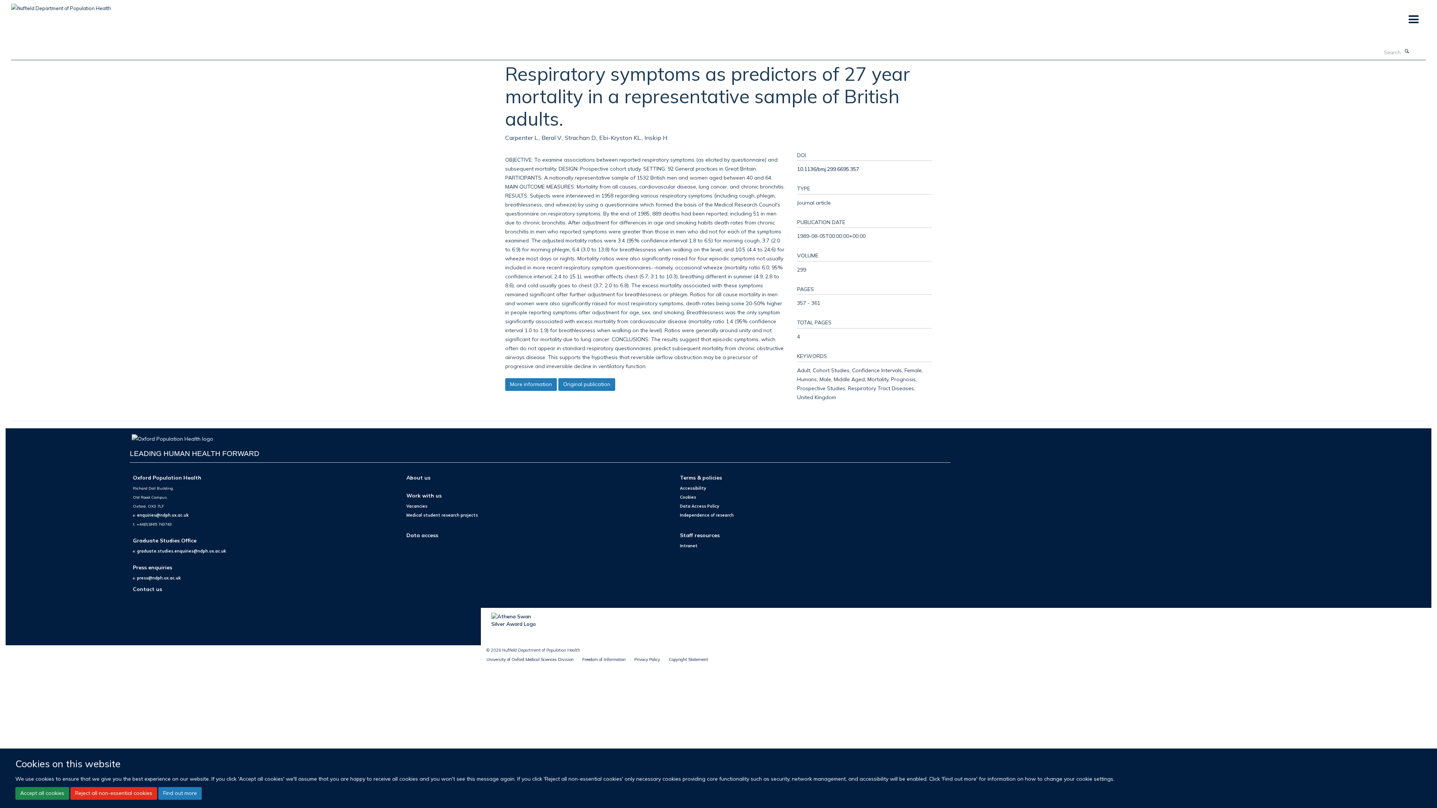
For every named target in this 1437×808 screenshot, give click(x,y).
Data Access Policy (699, 506)
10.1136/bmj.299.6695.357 (828, 169)
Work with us (424, 495)
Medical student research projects (442, 515)
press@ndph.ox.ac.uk (159, 578)
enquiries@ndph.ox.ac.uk (163, 515)
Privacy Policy (647, 659)
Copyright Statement (688, 659)
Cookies (688, 497)
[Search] (1407, 52)
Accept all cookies (42, 793)
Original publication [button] (586, 384)
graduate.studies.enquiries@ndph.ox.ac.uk (181, 551)
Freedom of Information (604, 659)
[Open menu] (1413, 19)
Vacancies (416, 506)
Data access (422, 535)
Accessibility (693, 488)
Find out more (180, 793)
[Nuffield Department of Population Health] (61, 6)
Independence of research (707, 515)
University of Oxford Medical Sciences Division (530, 659)
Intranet (689, 545)
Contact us (147, 589)
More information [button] (531, 384)
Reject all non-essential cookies (113, 793)
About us (418, 477)
